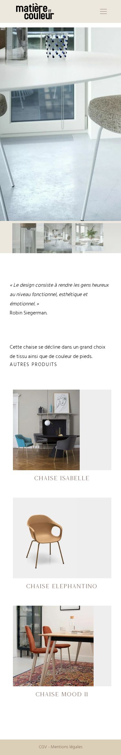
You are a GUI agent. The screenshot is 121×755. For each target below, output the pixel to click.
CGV (43, 747)
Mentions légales (67, 747)
